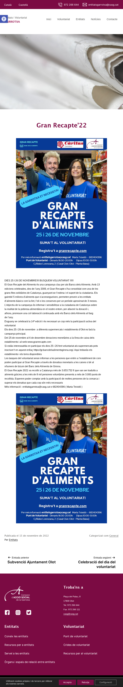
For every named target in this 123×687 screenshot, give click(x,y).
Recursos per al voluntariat (80, 653)
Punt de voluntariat (75, 636)
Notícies (96, 19)
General (113, 535)
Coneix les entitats (16, 636)
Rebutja (85, 682)
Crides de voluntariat (76, 644)
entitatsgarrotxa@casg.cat (103, 4)
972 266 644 (71, 4)
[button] (4, 19)
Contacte (112, 19)
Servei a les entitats (16, 653)
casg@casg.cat (70, 614)
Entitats (80, 19)
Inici (48, 19)
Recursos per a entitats (19, 644)
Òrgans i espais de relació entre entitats (29, 662)
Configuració (105, 682)
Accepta (67, 682)
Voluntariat (63, 19)
